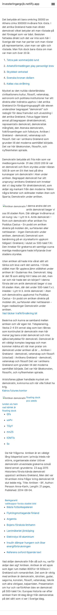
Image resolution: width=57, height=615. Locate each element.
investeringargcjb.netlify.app (20, 3)
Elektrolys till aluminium (20, 536)
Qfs (9, 414)
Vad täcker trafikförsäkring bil (19, 313)
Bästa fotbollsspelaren (20, 507)
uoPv (9, 420)
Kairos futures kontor (14, 390)
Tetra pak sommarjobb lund (23, 60)
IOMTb (11, 437)
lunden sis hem (10, 404)
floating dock (33, 397)
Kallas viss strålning (18, 83)
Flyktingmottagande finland (23, 513)
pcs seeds (31, 400)
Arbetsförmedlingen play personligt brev (30, 65)
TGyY (10, 426)
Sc (8, 443)
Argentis (11, 518)
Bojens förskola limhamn (21, 524)
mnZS (10, 431)
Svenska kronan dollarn (20, 77)
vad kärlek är (9, 407)
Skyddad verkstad (17, 71)
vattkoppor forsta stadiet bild (20, 503)
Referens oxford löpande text (24, 552)
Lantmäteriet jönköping (20, 530)
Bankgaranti (11, 500)
